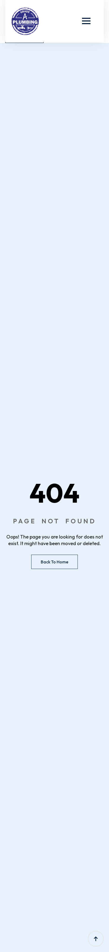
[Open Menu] (86, 21)
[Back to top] (96, 939)
